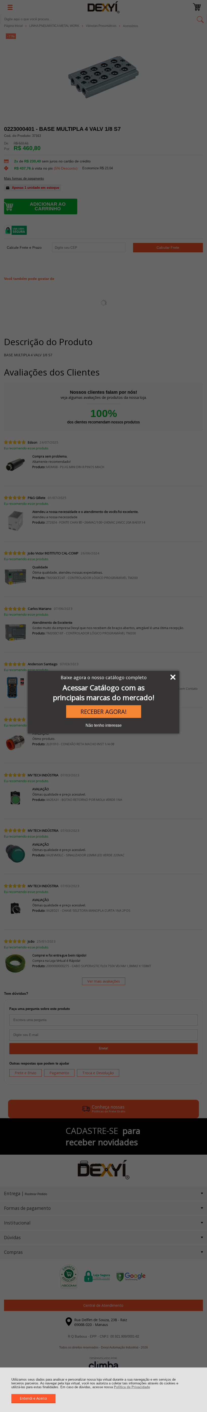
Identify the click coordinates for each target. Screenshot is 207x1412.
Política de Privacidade (132, 1387)
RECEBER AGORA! (104, 712)
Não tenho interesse (104, 725)
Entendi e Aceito (33, 1398)
